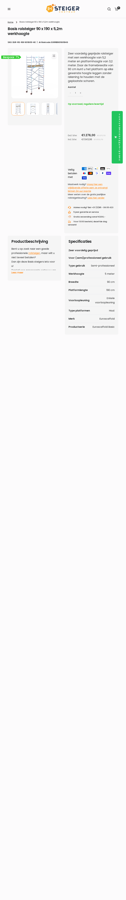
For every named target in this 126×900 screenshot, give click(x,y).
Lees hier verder (96, 197)
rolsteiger (34, 253)
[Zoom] (54, 56)
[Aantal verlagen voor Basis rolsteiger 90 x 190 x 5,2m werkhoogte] (70, 93)
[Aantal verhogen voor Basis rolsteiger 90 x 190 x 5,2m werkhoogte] (80, 93)
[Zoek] (109, 9)
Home (10, 22)
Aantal (72, 87)
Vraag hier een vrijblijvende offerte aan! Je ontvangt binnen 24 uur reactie (88, 188)
